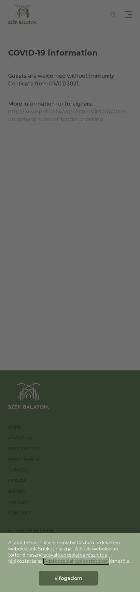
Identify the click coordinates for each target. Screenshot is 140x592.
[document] (70, 296)
